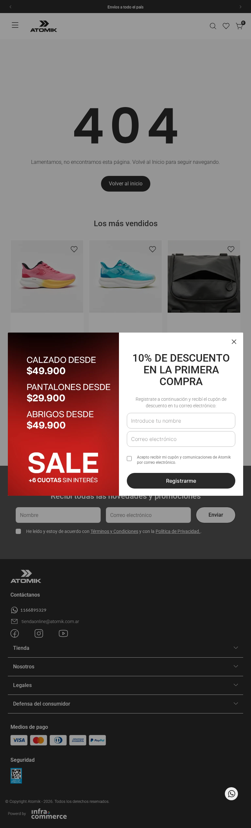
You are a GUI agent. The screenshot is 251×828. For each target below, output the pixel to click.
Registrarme (181, 480)
